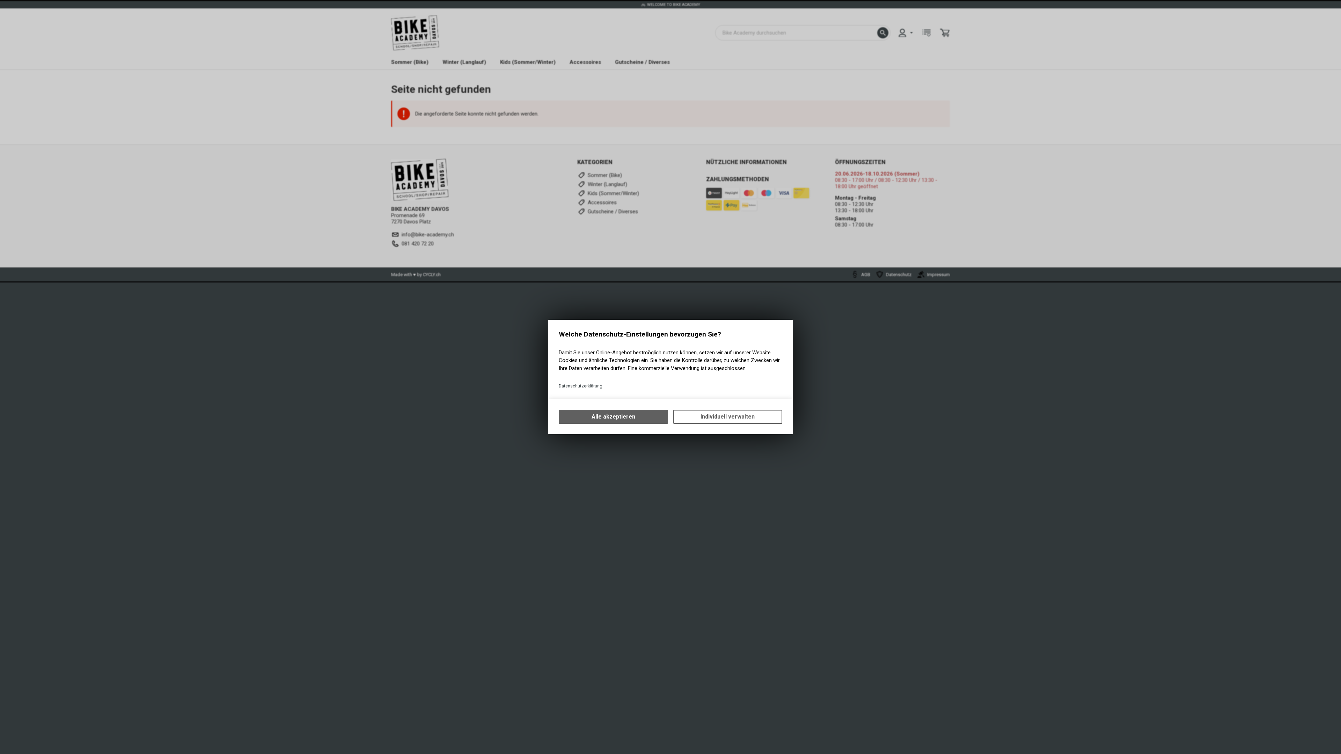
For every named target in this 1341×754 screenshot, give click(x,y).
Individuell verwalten (728, 416)
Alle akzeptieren (613, 416)
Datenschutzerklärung (580, 386)
